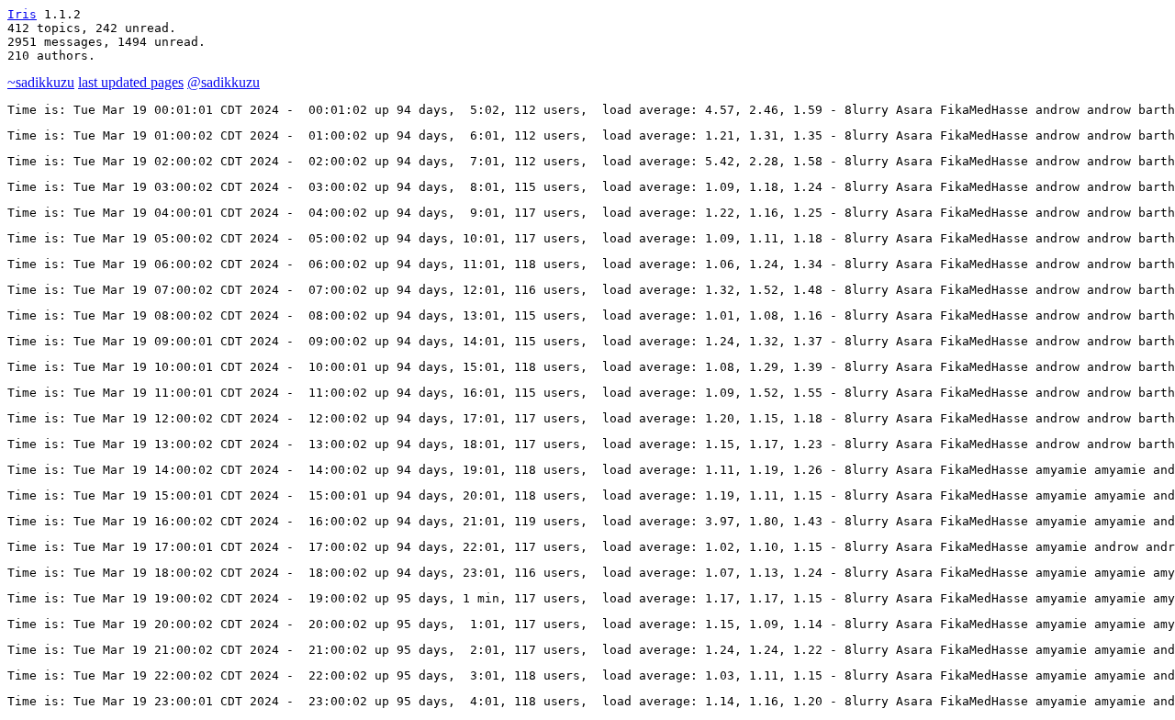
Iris (22, 14)
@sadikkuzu (223, 82)
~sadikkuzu (40, 82)
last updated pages (131, 82)
